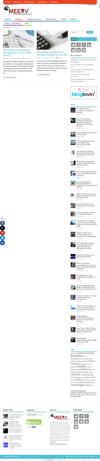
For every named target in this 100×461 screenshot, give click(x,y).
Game (86, 364)
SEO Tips (83, 380)
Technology (77, 385)
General (7, 19)
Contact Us (42, 2)
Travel (87, 385)
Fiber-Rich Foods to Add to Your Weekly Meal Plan (86, 213)
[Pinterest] (2, 232)
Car (83, 356)
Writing (92, 385)
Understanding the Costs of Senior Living (86, 133)
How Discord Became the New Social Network (85, 256)
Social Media (79, 382)
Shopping (90, 380)
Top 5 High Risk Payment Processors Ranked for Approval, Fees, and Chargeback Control (85, 245)
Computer (75, 358)
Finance (26, 58)
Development (88, 359)
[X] (2, 228)
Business (18, 19)
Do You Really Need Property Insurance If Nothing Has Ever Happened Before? (86, 184)
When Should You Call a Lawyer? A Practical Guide (85, 205)
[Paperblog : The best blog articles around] (31, 428)
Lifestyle (73, 19)
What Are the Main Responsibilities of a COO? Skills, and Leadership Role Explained (86, 266)
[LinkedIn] (2, 237)
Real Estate (90, 377)
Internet (81, 372)
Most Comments (76, 55)
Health (64, 19)
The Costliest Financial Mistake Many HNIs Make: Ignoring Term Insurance (85, 153)
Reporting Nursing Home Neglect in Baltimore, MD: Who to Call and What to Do (86, 287)
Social (74, 39)
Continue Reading (9, 77)
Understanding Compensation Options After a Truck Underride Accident (85, 318)
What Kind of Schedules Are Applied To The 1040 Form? (17, 52)
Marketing (88, 374)
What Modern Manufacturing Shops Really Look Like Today (86, 340)
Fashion (92, 361)
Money (78, 377)
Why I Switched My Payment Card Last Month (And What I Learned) (86, 173)
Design (82, 359)
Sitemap (86, 456)
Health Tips (75, 369)
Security (73, 380)
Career (87, 356)
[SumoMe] (2, 242)
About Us (17, 2)
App (76, 353)
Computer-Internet (34, 19)
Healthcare (89, 367)
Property (83, 377)
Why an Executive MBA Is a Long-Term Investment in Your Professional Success (85, 307)
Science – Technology (12, 23)
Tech (93, 382)
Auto (91, 353)
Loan (81, 375)
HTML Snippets (42, 460)
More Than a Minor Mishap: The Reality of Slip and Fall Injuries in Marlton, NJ (86, 330)
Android (73, 353)
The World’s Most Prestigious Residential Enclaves (84, 110)
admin (6, 58)
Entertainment (51, 19)
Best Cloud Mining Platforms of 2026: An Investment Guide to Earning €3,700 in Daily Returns (84, 122)
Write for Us (29, 2)
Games (90, 364)
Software (88, 382)
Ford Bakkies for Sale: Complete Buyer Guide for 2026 (85, 277)
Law (86, 372)
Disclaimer (54, 2)
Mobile (73, 377)
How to (90, 369)
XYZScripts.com (58, 460)
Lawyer (90, 372)
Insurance (75, 372)
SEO (26, 23)
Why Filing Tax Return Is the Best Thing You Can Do (52, 53)
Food (82, 364)
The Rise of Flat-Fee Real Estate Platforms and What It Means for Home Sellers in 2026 (86, 223)
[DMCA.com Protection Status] (34, 424)
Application (83, 353)
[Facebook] (2, 223)
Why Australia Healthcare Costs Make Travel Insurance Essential (85, 143)
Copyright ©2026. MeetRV (10, 456)
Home (7, 2)
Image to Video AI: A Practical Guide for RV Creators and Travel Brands (86, 234)
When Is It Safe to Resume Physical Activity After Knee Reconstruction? (86, 195)
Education (74, 361)
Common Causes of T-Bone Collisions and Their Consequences (86, 297)
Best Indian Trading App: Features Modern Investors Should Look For (86, 163)
